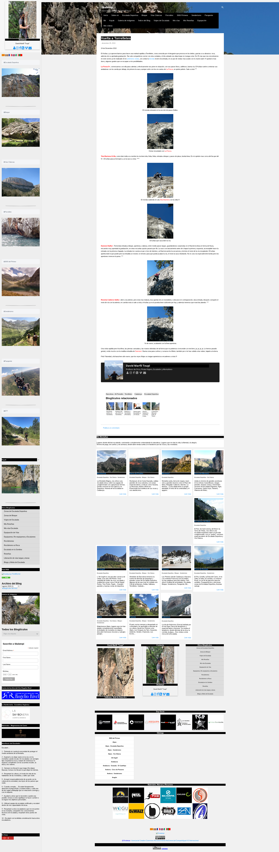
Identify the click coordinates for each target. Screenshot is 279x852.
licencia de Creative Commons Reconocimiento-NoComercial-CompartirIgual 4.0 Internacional (165, 840)
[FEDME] (104, 729)
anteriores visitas (133, 59)
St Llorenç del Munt (202, 521)
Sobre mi (115, 15)
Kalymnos (166, 617)
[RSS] (136, 373)
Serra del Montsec (201, 473)
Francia (132, 617)
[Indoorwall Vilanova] (168, 729)
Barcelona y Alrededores (139, 569)
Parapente (209, 15)
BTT (6, 411)
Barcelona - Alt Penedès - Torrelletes (119, 394)
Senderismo (196, 15)
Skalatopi (107, 7)
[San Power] (184, 818)
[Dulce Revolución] (216, 729)
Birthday (6, 671)
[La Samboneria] (16, 719)
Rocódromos (205, 675)
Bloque (144, 15)
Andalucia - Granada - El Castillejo (114, 766)
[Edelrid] (184, 802)
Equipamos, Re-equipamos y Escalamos (205, 671)
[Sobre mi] (127, 373)
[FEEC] (121, 729)
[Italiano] (165, 830)
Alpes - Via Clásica (114, 754)
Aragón (114, 777)
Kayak (111, 21)
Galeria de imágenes (126, 21)
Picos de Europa (201, 569)
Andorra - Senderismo (114, 773)
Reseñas (205, 686)
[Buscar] (222, 7)
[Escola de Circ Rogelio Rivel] (21, 699)
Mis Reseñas (188, 21)
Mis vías (176, 21)
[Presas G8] (200, 818)
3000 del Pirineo (114, 738)
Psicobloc (169, 15)
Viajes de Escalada (161, 21)
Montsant (166, 473)
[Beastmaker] (152, 818)
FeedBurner (16, 574)
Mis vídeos (108, 26)
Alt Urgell (101, 569)
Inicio (106, 15)
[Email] (144, 373)
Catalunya (138, 394)
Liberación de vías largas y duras (205, 690)
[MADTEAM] (136, 729)
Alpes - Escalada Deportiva (114, 746)
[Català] (151, 830)
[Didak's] (168, 818)
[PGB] (200, 729)
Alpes (99, 617)
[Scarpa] (168, 802)
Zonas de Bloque (205, 652)
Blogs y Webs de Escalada (205, 694)
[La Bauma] (184, 729)
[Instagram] (130, 373)
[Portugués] (168, 830)
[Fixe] (152, 802)
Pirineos (165, 569)
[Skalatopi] (7, 574)
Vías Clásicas (156, 15)
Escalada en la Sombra (205, 682)
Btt (105, 21)
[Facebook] (134, 373)
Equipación (201, 21)
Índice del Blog (144, 21)
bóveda (151, 59)
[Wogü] (120, 818)
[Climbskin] (200, 802)
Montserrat (101, 473)
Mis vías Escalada (205, 663)
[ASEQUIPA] (152, 729)
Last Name (6, 664)
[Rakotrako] (21, 737)
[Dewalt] (136, 818)
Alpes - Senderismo (114, 750)
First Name (6, 657)
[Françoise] (158, 830)
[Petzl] (136, 802)
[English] (161, 830)
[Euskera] (155, 830)
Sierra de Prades (136, 473)
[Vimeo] (140, 373)
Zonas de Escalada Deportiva (205, 648)
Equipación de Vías (205, 667)
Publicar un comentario (111, 428)
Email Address (8, 650)
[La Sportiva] (120, 802)
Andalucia (114, 762)
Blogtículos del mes (10, 588)
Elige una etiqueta (10, 634)
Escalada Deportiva (130, 15)
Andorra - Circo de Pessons (114, 769)
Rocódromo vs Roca (205, 678)
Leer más (122, 494)
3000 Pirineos (182, 15)
